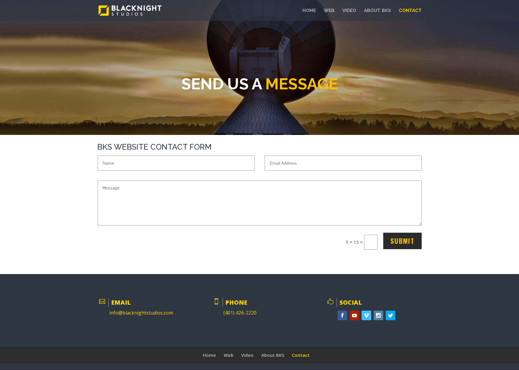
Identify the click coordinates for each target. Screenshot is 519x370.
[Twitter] (390, 315)
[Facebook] (342, 315)
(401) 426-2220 (239, 312)
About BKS (377, 10)
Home (309, 10)
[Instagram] (378, 315)
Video (349, 10)
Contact (410, 10)
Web (329, 10)
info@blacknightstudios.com (141, 312)
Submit (402, 241)
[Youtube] (354, 315)
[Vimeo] (366, 315)
